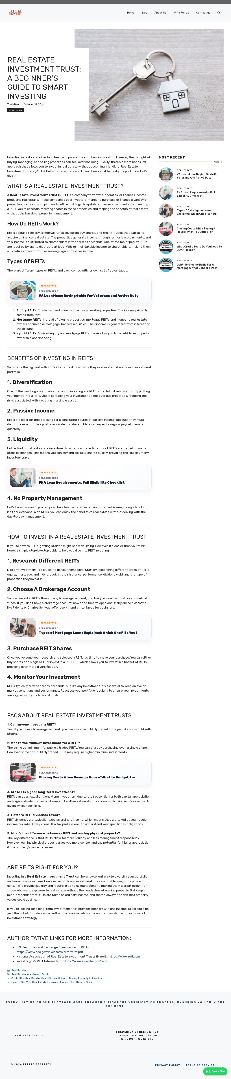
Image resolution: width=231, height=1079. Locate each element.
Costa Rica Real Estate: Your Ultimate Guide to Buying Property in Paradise (56, 978)
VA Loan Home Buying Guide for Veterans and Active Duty (88, 296)
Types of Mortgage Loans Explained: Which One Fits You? (88, 633)
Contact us (203, 12)
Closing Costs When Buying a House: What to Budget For (87, 777)
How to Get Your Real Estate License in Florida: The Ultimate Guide (52, 982)
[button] (219, 12)
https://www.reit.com (124, 956)
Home (130, 12)
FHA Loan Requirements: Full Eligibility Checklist (82, 483)
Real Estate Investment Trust (29, 974)
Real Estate (16, 110)
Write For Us (181, 12)
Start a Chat (218, 1071)
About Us (160, 12)
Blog (144, 12)
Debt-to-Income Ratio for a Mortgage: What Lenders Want (197, 266)
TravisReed (13, 104)
